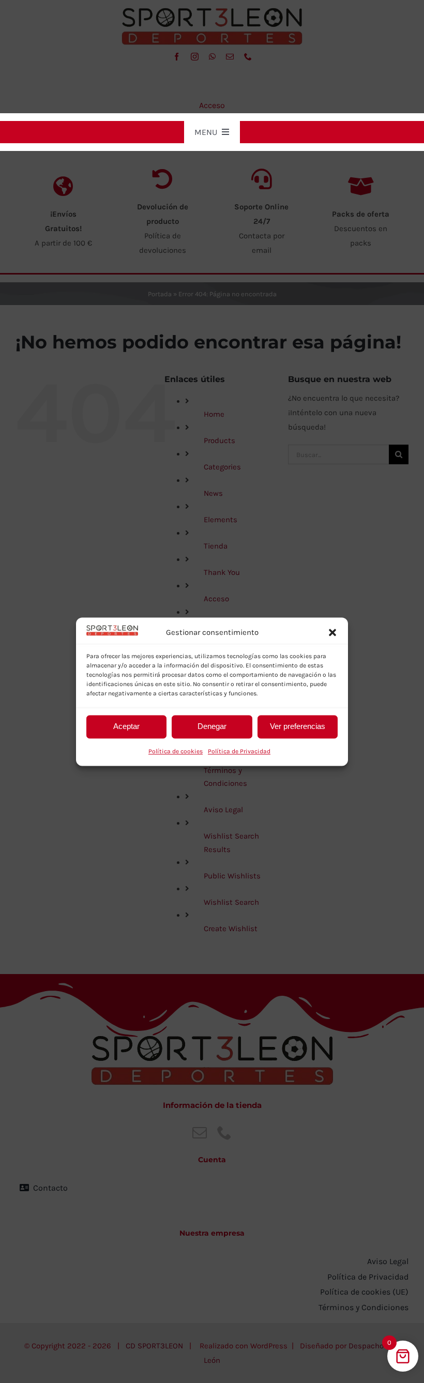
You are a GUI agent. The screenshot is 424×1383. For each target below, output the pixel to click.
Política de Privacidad (239, 751)
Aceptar (126, 726)
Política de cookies (175, 751)
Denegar (212, 726)
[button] (332, 632)
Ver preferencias (297, 726)
